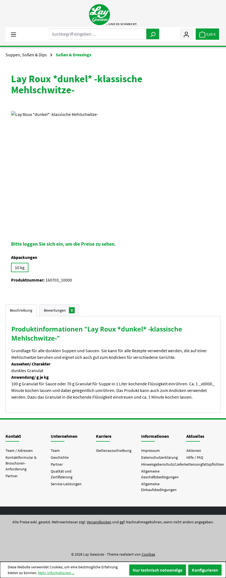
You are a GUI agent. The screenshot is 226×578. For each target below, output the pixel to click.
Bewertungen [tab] (58, 310)
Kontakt (13, 436)
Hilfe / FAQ (194, 457)
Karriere (103, 436)
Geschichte (60, 457)
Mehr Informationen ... (56, 572)
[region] (113, 170)
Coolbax (148, 554)
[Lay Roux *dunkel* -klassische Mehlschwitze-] (113, 170)
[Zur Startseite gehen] (113, 15)
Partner (12, 475)
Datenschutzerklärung (159, 457)
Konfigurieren (205, 570)
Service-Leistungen (66, 483)
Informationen (155, 436)
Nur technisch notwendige (157, 570)
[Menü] (13, 33)
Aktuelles (195, 436)
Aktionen (193, 450)
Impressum (150, 450)
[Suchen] (152, 33)
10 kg (20, 267)
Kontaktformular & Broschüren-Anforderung (21, 463)
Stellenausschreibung (113, 450)
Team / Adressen (19, 450)
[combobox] (97, 33)
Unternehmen (64, 436)
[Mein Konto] (186, 33)
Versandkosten (99, 521)
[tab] (21, 310)
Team (55, 450)
